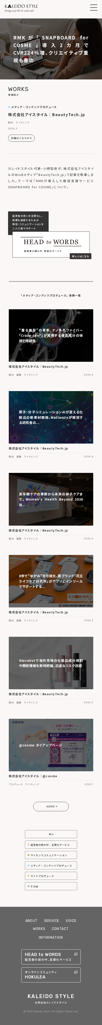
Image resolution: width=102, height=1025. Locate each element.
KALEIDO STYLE (51, 996)
